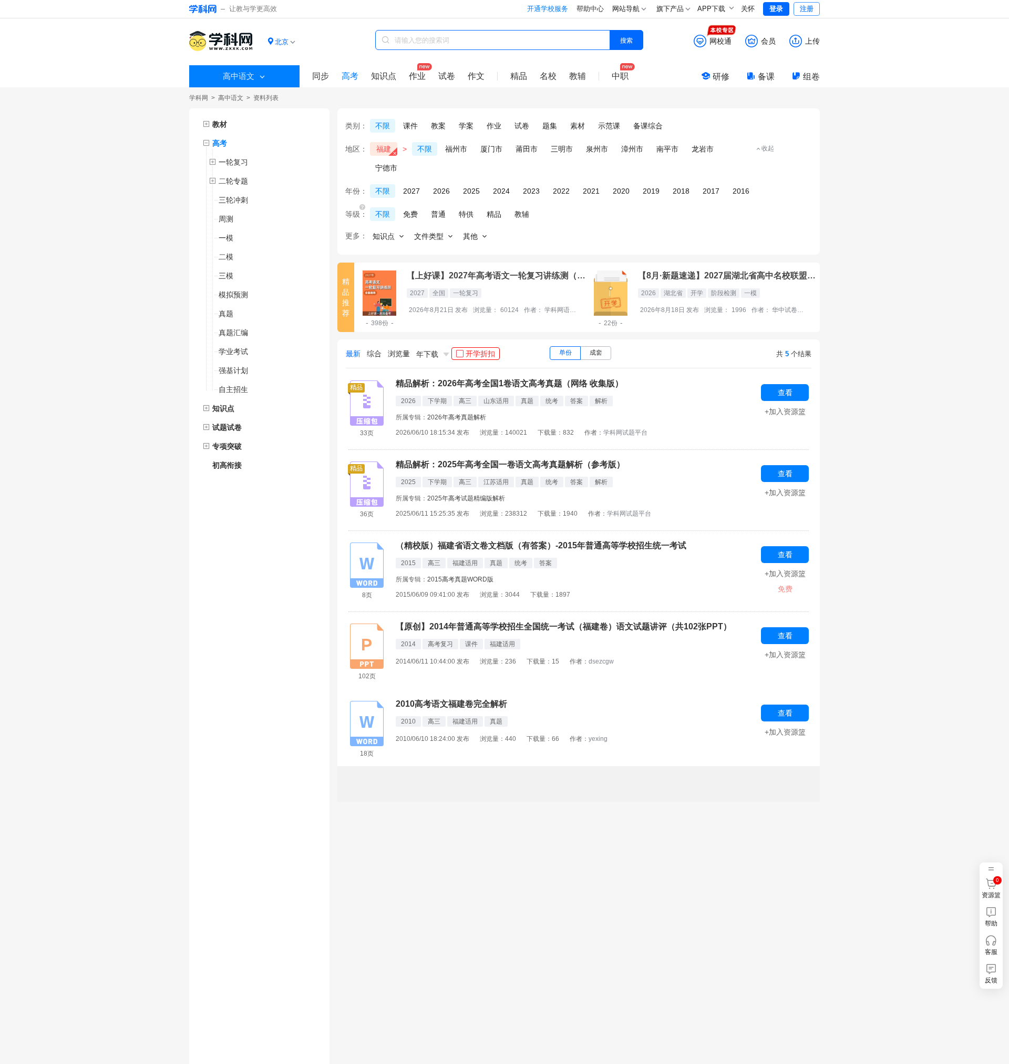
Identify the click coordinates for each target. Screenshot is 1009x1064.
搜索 (626, 39)
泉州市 (597, 149)
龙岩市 (703, 149)
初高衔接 (227, 465)
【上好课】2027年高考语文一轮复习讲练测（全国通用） (496, 275)
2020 (621, 191)
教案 (438, 126)
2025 (471, 191)
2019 (651, 191)
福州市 (456, 149)
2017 (711, 191)
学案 (466, 126)
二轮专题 (233, 181)
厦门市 (491, 149)
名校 (548, 76)
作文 (476, 76)
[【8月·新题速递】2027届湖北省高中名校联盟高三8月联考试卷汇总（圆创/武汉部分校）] (610, 293)
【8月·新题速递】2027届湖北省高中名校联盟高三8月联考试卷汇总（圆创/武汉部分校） (727, 275)
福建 (383, 149)
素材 (577, 126)
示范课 (609, 126)
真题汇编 (233, 332)
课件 (410, 126)
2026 (441, 191)
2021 (591, 191)
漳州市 (632, 149)
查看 (785, 392)
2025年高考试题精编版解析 (466, 498)
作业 (417, 76)
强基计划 (233, 370)
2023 (531, 191)
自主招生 (233, 389)
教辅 (577, 76)
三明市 (562, 149)
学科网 (198, 98)
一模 (226, 238)
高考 (350, 76)
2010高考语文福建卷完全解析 (451, 703)
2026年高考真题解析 (456, 417)
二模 (226, 257)
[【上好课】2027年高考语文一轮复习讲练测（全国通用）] (379, 293)
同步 (320, 76)
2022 (561, 191)
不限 (382, 126)
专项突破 (227, 446)
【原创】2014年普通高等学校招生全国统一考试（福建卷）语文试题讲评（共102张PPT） (564, 626)
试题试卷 (227, 427)
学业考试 (233, 351)
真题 (226, 313)
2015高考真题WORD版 (460, 579)
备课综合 (648, 126)
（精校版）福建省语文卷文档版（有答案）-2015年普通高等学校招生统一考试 (541, 545)
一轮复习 (233, 162)
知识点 (383, 76)
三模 (226, 276)
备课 (766, 76)
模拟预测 (233, 294)
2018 (681, 191)
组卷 (811, 76)
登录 (776, 9)
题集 (549, 126)
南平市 (667, 149)
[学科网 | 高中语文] (220, 42)
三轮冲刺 (233, 200)
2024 (501, 191)
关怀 (748, 9)
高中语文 (230, 98)
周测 (226, 219)
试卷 (446, 76)
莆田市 (527, 149)
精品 (518, 76)
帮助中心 (590, 9)
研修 (721, 76)
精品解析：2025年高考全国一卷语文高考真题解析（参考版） (510, 464)
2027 (411, 191)
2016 (741, 191)
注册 (807, 9)
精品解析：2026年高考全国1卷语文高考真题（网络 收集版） (509, 383)
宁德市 (386, 168)
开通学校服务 (547, 9)
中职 (620, 76)
